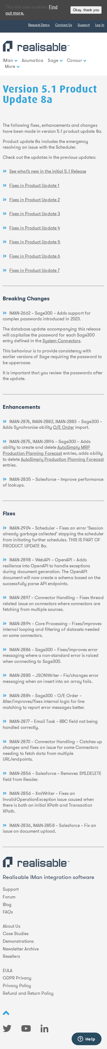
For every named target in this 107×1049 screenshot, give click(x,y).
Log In (99, 24)
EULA (7, 971)
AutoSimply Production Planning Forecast (62, 459)
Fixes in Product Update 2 (34, 200)
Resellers (11, 956)
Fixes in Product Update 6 (34, 256)
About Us (11, 926)
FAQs (8, 912)
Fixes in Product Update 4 (34, 228)
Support (84, 24)
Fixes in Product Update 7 (34, 270)
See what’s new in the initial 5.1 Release (47, 171)
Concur (74, 60)
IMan (8, 60)
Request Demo (39, 24)
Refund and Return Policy (28, 993)
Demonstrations (18, 941)
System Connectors (61, 341)
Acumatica (33, 60)
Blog (7, 905)
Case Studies (16, 934)
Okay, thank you (86, 10)
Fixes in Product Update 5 (34, 242)
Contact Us (63, 24)
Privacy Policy (17, 986)
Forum (9, 897)
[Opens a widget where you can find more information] (86, 1039)
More (10, 66)
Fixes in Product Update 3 (34, 214)
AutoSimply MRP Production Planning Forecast (46, 450)
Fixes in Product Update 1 (34, 185)
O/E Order (63, 427)
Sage (53, 60)
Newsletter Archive (21, 949)
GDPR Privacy (17, 978)
